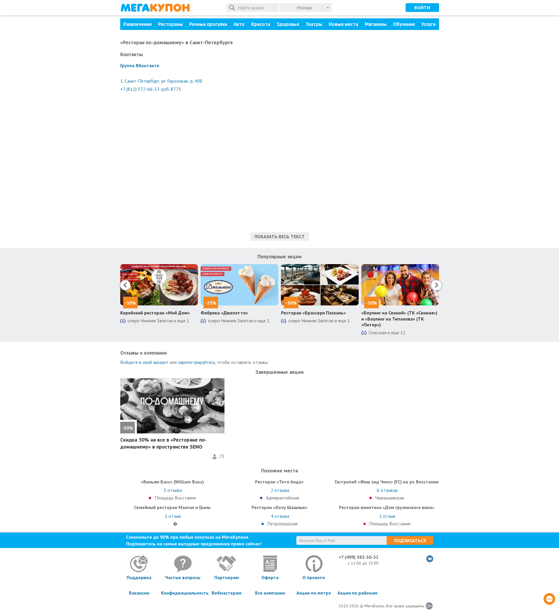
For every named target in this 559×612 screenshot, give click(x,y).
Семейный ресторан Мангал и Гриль (172, 507)
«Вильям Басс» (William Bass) (172, 482)
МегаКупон (155, 7)
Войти (422, 7)
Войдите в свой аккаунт (144, 362)
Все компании (270, 593)
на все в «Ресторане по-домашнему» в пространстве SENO (163, 443)
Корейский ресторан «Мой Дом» (155, 313)
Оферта (270, 577)
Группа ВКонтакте (139, 65)
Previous (125, 285)
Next (436, 285)
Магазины (376, 24)
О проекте (314, 577)
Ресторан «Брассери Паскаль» (313, 313)
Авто (239, 24)
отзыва (173, 490)
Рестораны (170, 24)
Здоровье (288, 24)
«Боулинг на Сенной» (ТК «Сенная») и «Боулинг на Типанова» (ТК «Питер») (399, 319)
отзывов (387, 490)
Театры (313, 24)
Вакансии (139, 593)
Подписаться (410, 540)
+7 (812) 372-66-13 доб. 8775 (150, 89)
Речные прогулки (208, 24)
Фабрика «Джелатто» (224, 313)
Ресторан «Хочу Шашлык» (279, 507)
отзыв (173, 516)
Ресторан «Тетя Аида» (279, 482)
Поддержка (139, 577)
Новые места (343, 24)
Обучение (404, 24)
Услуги (428, 24)
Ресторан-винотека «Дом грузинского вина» (386, 507)
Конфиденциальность (183, 593)
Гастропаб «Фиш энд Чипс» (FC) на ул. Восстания (386, 482)
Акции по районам (357, 593)
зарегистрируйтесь (196, 362)
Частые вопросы (182, 577)
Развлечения (137, 24)
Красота (260, 24)
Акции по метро (313, 593)
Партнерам (226, 577)
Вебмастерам (226, 593)
